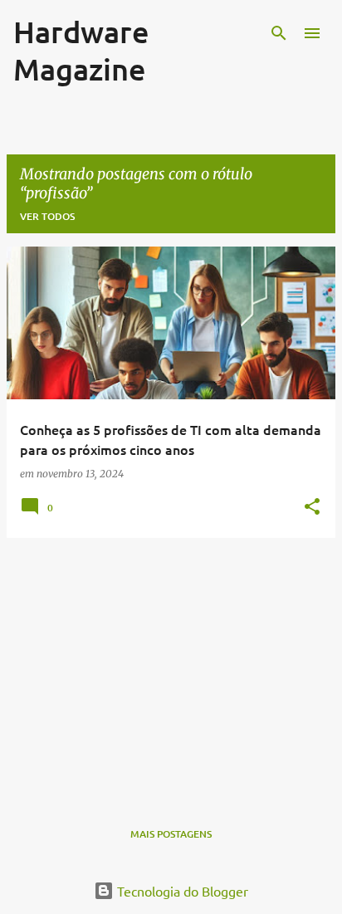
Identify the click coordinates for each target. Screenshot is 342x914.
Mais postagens (171, 834)
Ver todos (47, 216)
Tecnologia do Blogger (181, 890)
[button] (312, 507)
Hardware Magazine (81, 50)
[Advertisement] (171, 667)
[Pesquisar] (279, 33)
